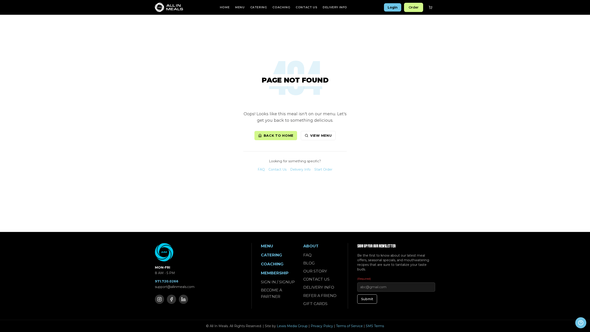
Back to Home (278, 135)
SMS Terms (375, 326)
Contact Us (277, 169)
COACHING (281, 7)
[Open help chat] (580, 322)
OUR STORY (315, 271)
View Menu (321, 135)
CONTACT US (306, 7)
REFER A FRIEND (319, 295)
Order (414, 7)
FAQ (261, 169)
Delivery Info (300, 169)
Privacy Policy (322, 326)
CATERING (258, 7)
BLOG (309, 263)
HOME (225, 7)
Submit (367, 299)
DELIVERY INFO (335, 7)
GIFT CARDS (315, 303)
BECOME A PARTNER (271, 293)
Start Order (323, 169)
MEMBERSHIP (275, 273)
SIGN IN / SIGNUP (278, 282)
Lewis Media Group (292, 326)
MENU (240, 7)
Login (393, 7)
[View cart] (430, 7)
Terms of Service (349, 326)
